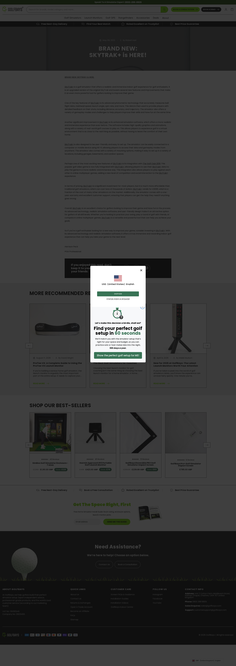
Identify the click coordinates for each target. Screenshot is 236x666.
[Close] (141, 270)
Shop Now (118, 294)
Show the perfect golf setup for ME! (118, 355)
